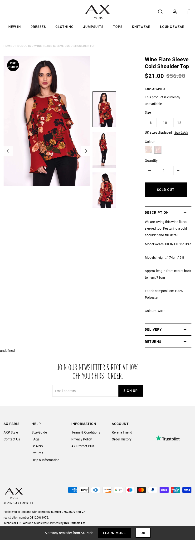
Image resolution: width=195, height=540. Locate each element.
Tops (117, 26)
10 (165, 122)
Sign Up (130, 390)
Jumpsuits (93, 26)
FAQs (35, 439)
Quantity (151, 160)
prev (8, 151)
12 (179, 122)
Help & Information (45, 460)
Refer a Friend (122, 432)
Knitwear (141, 26)
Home (8, 46)
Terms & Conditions (85, 432)
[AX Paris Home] (97, 12)
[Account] (170, 12)
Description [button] (157, 212)
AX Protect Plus (82, 446)
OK (143, 532)
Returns (37, 453)
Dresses (38, 26)
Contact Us (12, 439)
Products (23, 46)
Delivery (37, 446)
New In (14, 26)
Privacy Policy (81, 439)
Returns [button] (153, 341)
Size (148, 112)
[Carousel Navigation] (47, 151)
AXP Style (11, 432)
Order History (122, 439)
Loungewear (172, 26)
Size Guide (181, 132)
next (85, 151)
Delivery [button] (153, 329)
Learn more (114, 532)
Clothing (64, 26)
